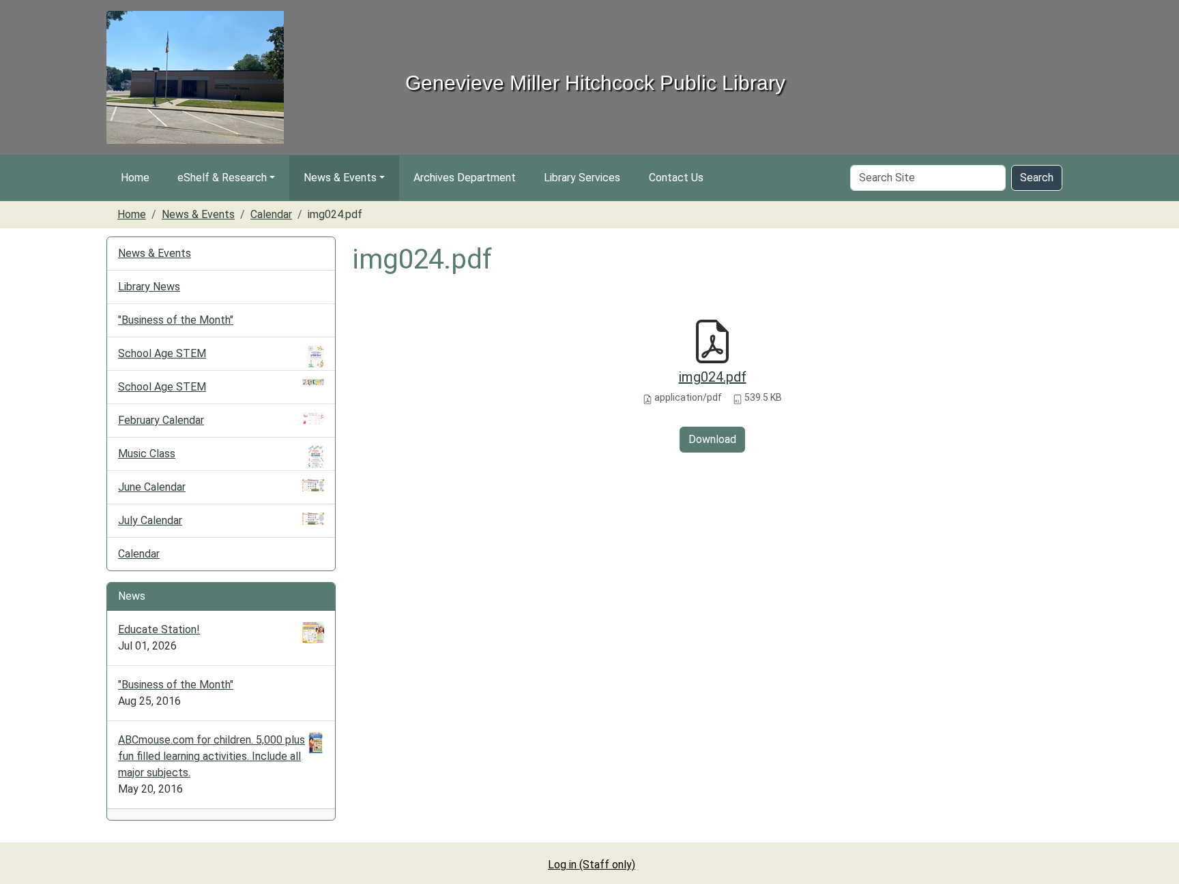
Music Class (146, 453)
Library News (149, 286)
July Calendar (150, 520)
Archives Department (464, 177)
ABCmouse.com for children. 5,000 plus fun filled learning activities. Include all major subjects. (211, 756)
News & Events (340, 177)
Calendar (271, 214)
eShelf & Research (222, 177)
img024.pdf (712, 377)
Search (1036, 177)
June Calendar (152, 487)
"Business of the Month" (175, 320)
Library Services (582, 177)
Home (135, 177)
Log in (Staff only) (591, 864)
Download (712, 439)
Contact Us (676, 177)
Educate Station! (159, 629)
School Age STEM (162, 353)
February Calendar (161, 420)
